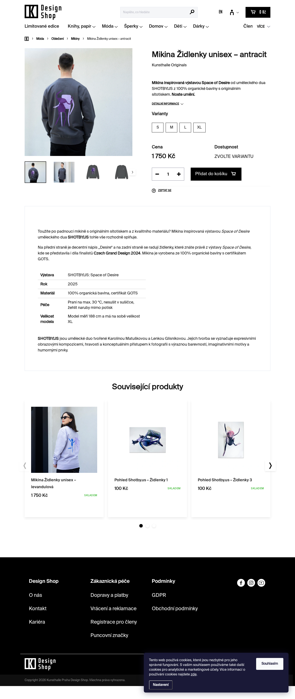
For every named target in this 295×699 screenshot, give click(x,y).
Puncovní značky (109, 635)
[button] (141, 525)
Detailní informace (165, 104)
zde (194, 674)
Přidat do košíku (211, 174)
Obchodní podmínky (175, 608)
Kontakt (37, 608)
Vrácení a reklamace (113, 608)
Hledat (192, 12)
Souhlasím (270, 664)
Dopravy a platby (109, 595)
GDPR (159, 595)
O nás (35, 595)
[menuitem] (43, 26)
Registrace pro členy (113, 622)
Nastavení (161, 685)
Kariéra (37, 622)
